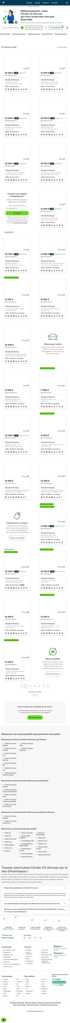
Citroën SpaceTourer (44, 854)
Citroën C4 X (8, 848)
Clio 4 (43, 981)
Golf (43, 984)
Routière (28, 956)
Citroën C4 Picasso (27, 833)
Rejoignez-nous (8, 955)
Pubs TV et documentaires (11, 964)
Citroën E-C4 (42, 843)
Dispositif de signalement (49, 1005)
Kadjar (44, 986)
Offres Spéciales (47, 955)
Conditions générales (17, 1003)
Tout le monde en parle (10, 959)
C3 (27, 989)
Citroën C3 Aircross (10, 839)
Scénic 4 (44, 991)
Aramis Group (7, 966)
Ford (18, 986)
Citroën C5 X (8, 842)
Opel (4, 986)
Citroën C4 (7, 836)
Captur (28, 993)
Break (28, 959)
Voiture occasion (15, 6)
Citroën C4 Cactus (26, 856)
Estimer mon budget (17, 538)
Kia (18, 984)
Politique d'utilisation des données (49, 1003)
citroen (24, 6)
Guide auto (45, 957)
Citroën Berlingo (9, 845)
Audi (4, 993)
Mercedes (20, 991)
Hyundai (19, 981)
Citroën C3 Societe (27, 853)
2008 (27, 981)
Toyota (19, 993)
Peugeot (5, 981)
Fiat (18, 979)
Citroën (5, 984)
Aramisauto (4, 6)
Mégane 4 (45, 989)
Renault (5, 979)
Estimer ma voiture (52, 674)
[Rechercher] (22, 27)
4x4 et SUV (45, 950)
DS (17, 996)
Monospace (29, 961)
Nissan (5, 996)
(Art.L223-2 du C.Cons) (20, 223)
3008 (27, 986)
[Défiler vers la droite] (45, 28)
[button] (40, 27)
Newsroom (6, 962)
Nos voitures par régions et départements (47, 961)
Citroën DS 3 (42, 837)
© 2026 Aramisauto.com (35, 1011)
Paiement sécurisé (33, 1005)
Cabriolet (45, 952)
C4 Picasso (29, 991)
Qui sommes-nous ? (9, 950)
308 (27, 984)
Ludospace (29, 963)
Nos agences (7, 952)
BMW (18, 989)
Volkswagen (7, 991)
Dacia (5, 989)
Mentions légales (31, 1003)
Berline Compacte (29, 953)
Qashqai (44, 993)
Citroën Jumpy (42, 851)
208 (27, 979)
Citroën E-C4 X (42, 840)
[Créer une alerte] (3, 1020)
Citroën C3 (7, 833)
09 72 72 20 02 (8, 938)
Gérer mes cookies (19, 1005)
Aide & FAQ (6, 957)
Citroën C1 (7, 851)
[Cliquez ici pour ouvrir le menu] (67, 2)
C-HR (43, 979)
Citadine (28, 950)
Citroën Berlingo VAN (27, 840)
